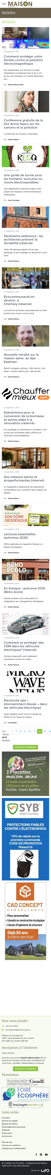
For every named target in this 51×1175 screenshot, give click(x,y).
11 (35, 731)
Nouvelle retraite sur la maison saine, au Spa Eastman (21, 358)
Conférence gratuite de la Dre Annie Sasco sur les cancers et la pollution (23, 123)
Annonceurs (7, 1136)
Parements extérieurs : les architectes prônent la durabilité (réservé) (23, 239)
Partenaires (7, 1133)
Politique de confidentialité (14, 1148)
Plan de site (7, 1142)
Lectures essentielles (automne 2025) (20, 536)
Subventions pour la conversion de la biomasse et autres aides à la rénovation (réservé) (24, 418)
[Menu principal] (3, 3)
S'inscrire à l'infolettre (25, 747)
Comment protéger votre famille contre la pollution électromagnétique (23, 60)
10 (30, 731)
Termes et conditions (11, 1145)
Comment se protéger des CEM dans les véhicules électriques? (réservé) (24, 646)
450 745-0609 (12, 1026)
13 (45, 731)
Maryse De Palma (9, 1124)
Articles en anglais (10, 1121)
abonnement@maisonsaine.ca (18, 1030)
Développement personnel (13, 1127)
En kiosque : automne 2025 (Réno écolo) (24, 590)
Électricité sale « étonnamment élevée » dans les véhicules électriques (25, 704)
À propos (6, 1118)
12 (40, 731)
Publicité (6, 1130)
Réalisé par (35, 1170)
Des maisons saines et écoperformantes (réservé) (24, 478)
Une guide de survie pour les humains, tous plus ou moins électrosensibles (23, 178)
